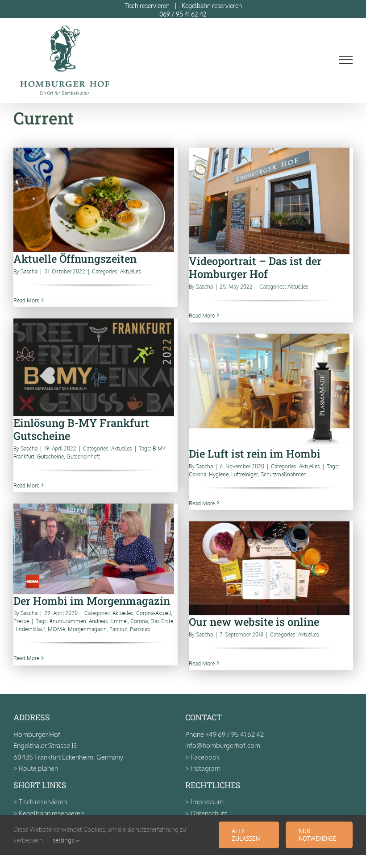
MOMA (56, 629)
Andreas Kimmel (108, 621)
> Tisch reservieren (40, 801)
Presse (21, 621)
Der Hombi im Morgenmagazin (95, 548)
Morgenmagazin (87, 629)
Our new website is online (270, 568)
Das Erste (161, 621)
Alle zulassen (246, 835)
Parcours (140, 629)
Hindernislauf (29, 629)
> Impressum (204, 801)
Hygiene (219, 474)
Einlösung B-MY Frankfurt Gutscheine (95, 367)
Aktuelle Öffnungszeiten (95, 200)
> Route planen (35, 768)
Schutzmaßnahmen (284, 474)
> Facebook (202, 757)
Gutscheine (50, 456)
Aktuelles (130, 271)
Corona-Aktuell (153, 613)
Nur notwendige (318, 835)
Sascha (29, 271)
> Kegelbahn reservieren (48, 813)
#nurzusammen (68, 621)
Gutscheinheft (83, 456)
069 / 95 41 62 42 (183, 14)
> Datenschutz (206, 813)
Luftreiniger (244, 474)
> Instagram (202, 768)
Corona (197, 474)
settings (64, 840)
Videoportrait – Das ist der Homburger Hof (270, 201)
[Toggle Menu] (346, 60)
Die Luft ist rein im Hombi (270, 390)
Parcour (118, 629)
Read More (26, 300)
